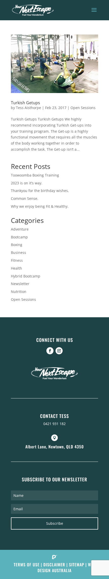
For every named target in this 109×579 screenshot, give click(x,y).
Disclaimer (54, 565)
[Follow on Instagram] (59, 350)
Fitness (17, 260)
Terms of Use (27, 565)
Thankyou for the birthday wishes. (40, 190)
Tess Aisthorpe (28, 107)
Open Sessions (83, 107)
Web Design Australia (67, 568)
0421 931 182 (54, 423)
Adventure (20, 229)
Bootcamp (19, 237)
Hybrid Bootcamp (25, 276)
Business (18, 252)
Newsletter (20, 283)
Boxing (16, 244)
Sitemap (76, 565)
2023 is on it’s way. (26, 183)
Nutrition (18, 291)
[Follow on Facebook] (49, 350)
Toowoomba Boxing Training (35, 175)
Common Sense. (24, 198)
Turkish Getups (25, 103)
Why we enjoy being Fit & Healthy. (39, 206)
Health (16, 268)
